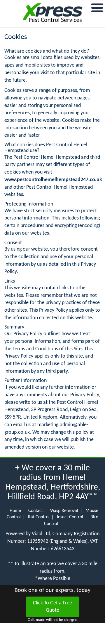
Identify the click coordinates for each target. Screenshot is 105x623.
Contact (35, 510)
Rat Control (39, 517)
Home (15, 510)
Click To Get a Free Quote (52, 606)
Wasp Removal (64, 510)
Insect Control (70, 517)
